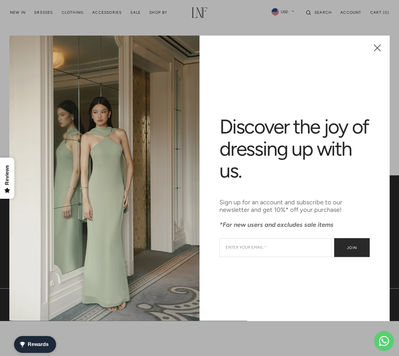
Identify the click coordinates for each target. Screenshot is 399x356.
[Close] (377, 47)
